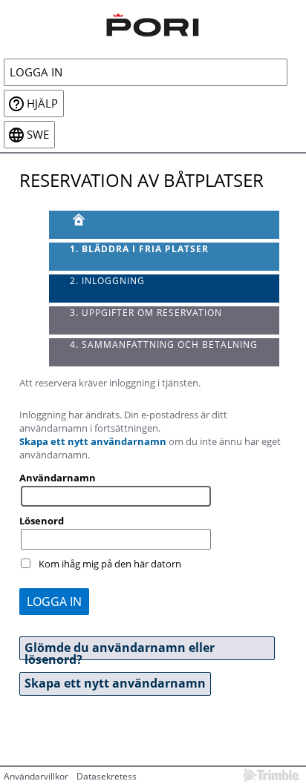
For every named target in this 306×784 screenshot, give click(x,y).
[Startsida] (153, 23)
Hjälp (42, 103)
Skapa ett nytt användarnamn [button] (115, 683)
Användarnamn (57, 477)
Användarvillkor (36, 776)
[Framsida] (164, 225)
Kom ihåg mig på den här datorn (110, 563)
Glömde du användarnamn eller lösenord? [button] (120, 649)
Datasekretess (106, 776)
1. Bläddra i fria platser (139, 249)
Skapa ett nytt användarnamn (92, 441)
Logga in (36, 72)
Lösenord (41, 520)
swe (38, 134)
